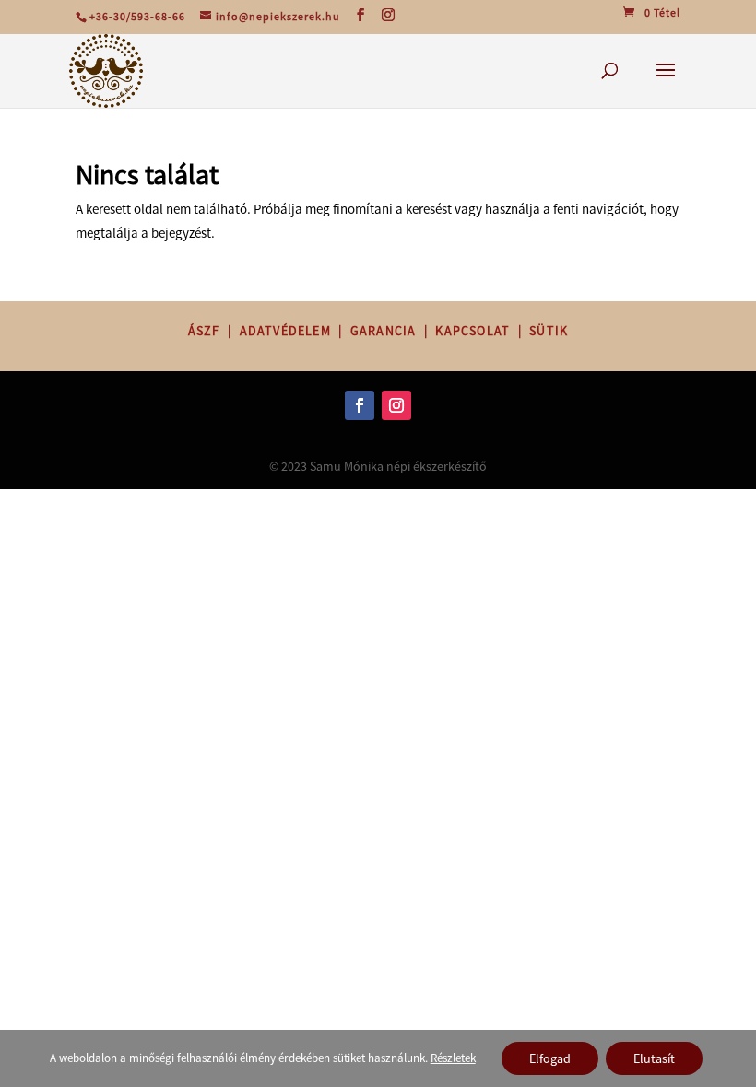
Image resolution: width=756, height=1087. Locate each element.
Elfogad (550, 1058)
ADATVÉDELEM (285, 330)
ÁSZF (204, 330)
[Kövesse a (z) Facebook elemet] (359, 405)
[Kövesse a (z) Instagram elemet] (396, 405)
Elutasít (654, 1058)
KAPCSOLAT (472, 330)
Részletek (453, 1058)
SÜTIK (548, 330)
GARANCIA (383, 330)
